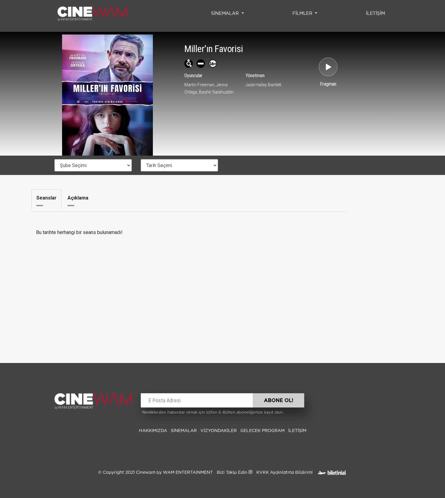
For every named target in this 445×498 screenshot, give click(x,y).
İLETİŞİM (376, 13)
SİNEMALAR (184, 431)
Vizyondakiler (218, 431)
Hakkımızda (153, 431)
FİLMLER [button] (303, 13)
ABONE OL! (278, 400)
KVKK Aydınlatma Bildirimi (284, 472)
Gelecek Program (262, 431)
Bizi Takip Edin (233, 472)
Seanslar (46, 198)
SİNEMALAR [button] (225, 13)
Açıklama (78, 198)
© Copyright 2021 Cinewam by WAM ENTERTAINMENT (155, 472)
